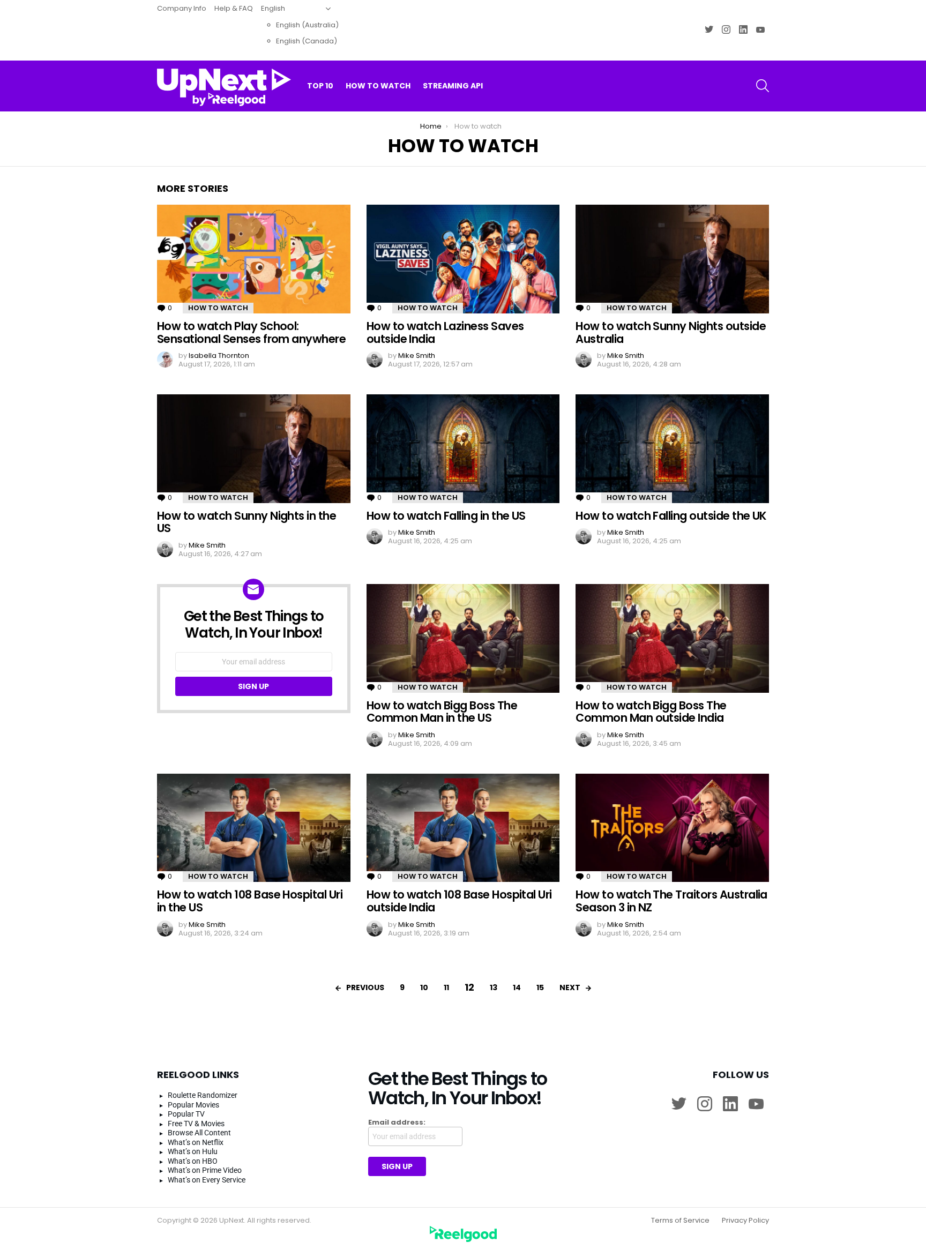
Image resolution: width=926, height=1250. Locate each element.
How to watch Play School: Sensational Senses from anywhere (251, 332)
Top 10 (320, 85)
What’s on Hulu (193, 1151)
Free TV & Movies (196, 1123)
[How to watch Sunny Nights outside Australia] (672, 259)
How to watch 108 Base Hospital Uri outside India (459, 901)
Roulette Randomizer (202, 1095)
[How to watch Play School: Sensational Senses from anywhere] (253, 259)
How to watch (378, 85)
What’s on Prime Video (205, 1170)
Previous (365, 987)
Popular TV (186, 1114)
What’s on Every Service (206, 1180)
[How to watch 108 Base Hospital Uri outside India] (463, 828)
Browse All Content (199, 1132)
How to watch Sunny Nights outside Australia (671, 332)
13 (493, 987)
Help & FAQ (233, 8)
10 (424, 987)
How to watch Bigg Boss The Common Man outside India (651, 712)
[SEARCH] (762, 85)
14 (517, 987)
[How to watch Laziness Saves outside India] (463, 259)
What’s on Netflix (195, 1142)
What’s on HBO (193, 1161)
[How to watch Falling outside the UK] (672, 448)
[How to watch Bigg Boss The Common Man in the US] (463, 638)
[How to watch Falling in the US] (463, 448)
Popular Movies (193, 1105)
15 (540, 987)
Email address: (396, 1122)
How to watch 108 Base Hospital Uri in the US (249, 901)
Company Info (181, 8)
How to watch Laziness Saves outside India (445, 332)
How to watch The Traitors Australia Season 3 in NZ (671, 901)
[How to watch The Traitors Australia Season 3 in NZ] (672, 828)
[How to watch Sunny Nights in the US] (253, 448)
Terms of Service (680, 1220)
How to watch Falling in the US (446, 515)
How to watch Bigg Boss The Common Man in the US (442, 712)
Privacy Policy (745, 1220)
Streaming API (453, 85)
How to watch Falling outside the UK (671, 515)
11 (446, 987)
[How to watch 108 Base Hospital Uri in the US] (253, 828)
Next (569, 987)
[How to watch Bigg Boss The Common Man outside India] (672, 638)
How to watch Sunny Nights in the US (246, 522)
